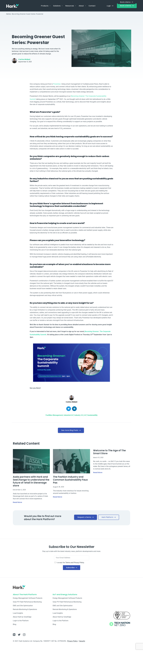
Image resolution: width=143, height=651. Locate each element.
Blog (14, 624)
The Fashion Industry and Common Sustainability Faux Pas (70, 479)
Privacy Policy (72, 641)
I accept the (70, 563)
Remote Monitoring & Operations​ (25, 609)
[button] (68, 408)
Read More (17, 502)
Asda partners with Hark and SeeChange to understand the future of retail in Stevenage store (31, 481)
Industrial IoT (68, 415)
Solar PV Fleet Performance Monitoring (27, 602)
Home (8, 14)
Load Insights (18, 613)
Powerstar (57, 84)
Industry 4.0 (78, 415)
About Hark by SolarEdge (22, 617)
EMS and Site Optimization (23, 606)
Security (82, 641)
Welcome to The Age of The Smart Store (109, 452)
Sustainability (92, 415)
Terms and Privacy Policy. (74, 563)
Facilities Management (54, 415)
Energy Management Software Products (27, 598)
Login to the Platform (21, 621)
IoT (85, 415)
